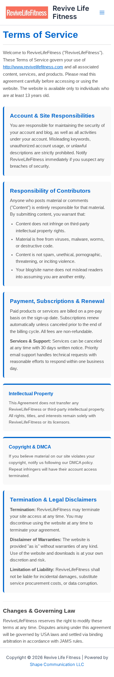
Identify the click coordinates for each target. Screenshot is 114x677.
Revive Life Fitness (71, 12)
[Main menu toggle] (102, 12)
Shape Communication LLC (57, 664)
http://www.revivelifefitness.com (33, 66)
